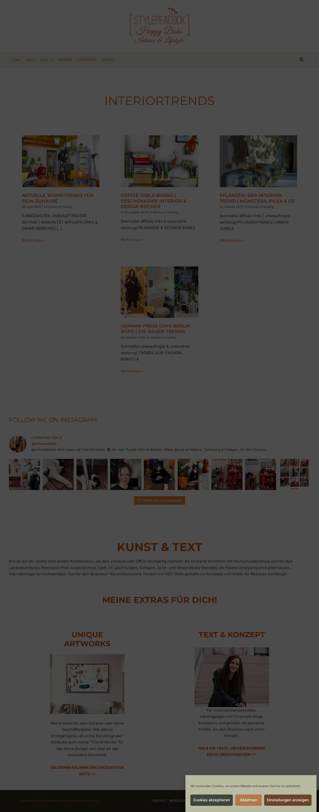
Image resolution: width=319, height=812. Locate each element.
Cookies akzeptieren (211, 800)
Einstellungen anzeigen (288, 800)
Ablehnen (248, 800)
